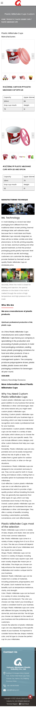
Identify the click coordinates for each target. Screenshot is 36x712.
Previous (3, 56)
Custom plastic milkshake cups (13, 400)
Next (33, 56)
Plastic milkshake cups (10, 530)
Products (10, 19)
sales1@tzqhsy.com (13, 690)
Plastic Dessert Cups (22, 19)
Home (3, 19)
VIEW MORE (5, 376)
